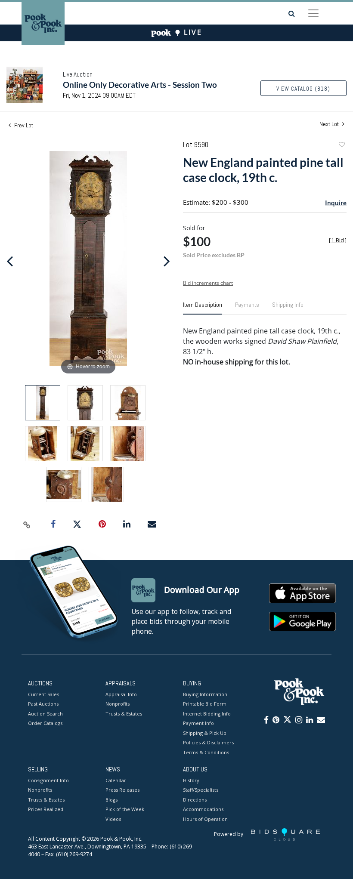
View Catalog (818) (303, 89)
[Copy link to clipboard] (27, 524)
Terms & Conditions (206, 752)
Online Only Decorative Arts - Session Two (140, 84)
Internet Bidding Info (207, 713)
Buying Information (205, 694)
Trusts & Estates (123, 713)
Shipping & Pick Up (204, 733)
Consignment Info (48, 780)
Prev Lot (23, 125)
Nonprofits (117, 703)
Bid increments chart (208, 283)
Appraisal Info (121, 694)
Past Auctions (43, 703)
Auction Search (45, 713)
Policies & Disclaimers (208, 742)
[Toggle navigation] (313, 13)
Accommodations (203, 809)
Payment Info (198, 723)
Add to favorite (341, 146)
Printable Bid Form (204, 703)
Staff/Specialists (200, 789)
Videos (113, 819)
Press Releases (122, 789)
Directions (195, 799)
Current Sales (43, 694)
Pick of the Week (124, 809)
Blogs (111, 799)
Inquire (336, 203)
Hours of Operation (205, 819)
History (191, 780)
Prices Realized (45, 809)
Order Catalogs (45, 723)
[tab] (202, 308)
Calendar (115, 780)
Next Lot (329, 124)
